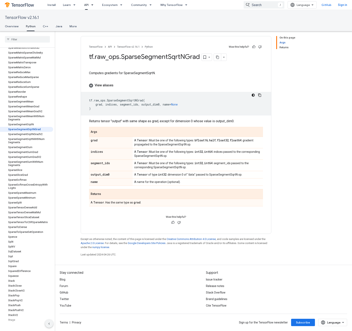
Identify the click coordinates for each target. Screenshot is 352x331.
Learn (67, 5)
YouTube (65, 305)
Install (51, 5)
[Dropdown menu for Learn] (75, 5)
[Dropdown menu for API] (93, 5)
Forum (64, 286)
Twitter (64, 299)
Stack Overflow (216, 292)
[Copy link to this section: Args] (101, 132)
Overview (12, 26)
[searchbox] (27, 39)
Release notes (215, 286)
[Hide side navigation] (49, 324)
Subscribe (303, 322)
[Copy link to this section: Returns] (105, 194)
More (73, 26)
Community (139, 5)
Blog (62, 279)
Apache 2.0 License (92, 243)
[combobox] (264, 5)
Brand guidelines (216, 299)
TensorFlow (96, 46)
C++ (45, 26)
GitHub (326, 5)
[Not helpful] (260, 47)
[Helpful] (254, 47)
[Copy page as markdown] (217, 57)
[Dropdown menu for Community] (152, 5)
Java (59, 26)
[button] (176, 85)
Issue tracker (214, 279)
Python (30, 26)
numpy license (100, 247)
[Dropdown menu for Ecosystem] (122, 5)
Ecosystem (110, 5)
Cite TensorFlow (216, 305)
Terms (64, 322)
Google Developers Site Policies (146, 243)
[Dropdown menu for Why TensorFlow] (187, 5)
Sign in (342, 5)
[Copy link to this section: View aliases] (117, 85)
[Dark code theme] (253, 95)
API (86, 5)
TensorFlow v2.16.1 (22, 17)
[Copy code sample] (259, 95)
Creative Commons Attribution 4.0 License (191, 239)
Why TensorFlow (171, 5)
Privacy (76, 322)
